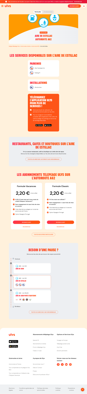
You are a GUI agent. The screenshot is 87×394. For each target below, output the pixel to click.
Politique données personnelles (42, 389)
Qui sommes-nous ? (38, 364)
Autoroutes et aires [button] (15, 358)
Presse (35, 371)
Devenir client (74, 6)
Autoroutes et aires (26, 46)
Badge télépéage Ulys (14, 46)
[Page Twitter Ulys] (62, 364)
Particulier (38, 12)
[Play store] (39, 125)
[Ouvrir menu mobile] (2, 6)
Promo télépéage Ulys (39, 347)
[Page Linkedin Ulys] (66, 364)
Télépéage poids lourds (63, 344)
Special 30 (36, 340)
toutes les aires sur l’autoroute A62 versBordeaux (43, 159)
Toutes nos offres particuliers (43, 234)
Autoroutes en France (15, 364)
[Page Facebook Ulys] (58, 364)
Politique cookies (58, 389)
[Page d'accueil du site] (12, 334)
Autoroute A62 (35, 46)
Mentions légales (12, 389)
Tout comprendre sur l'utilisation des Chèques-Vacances (19, 374)
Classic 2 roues (37, 351)
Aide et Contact (37, 367)
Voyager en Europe (62, 340)
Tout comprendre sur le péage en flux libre (19, 369)
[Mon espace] (84, 6)
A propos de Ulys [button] (39, 358)
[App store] (48, 125)
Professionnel (48, 12)
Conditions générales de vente (26, 389)
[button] (78, 1)
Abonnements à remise (39, 344)
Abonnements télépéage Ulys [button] (43, 334)
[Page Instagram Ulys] (70, 364)
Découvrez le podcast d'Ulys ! (41, 374)
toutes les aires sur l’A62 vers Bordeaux (43, 312)
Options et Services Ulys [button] (65, 334)
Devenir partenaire (62, 351)
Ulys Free (59, 347)
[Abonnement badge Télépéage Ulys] (8, 6)
